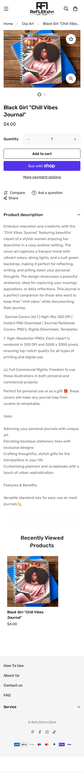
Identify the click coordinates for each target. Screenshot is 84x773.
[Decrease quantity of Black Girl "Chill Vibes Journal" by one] (28, 139)
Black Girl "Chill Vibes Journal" (25, 615)
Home (8, 24)
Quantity (11, 139)
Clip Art (28, 24)
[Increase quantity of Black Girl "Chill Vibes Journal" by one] (75, 139)
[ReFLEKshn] (42, 8)
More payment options (42, 177)
